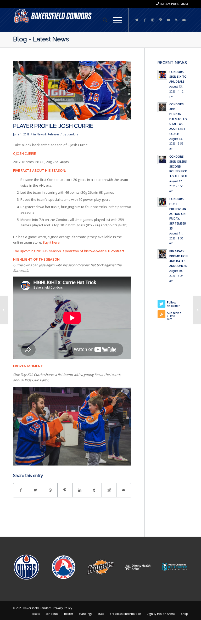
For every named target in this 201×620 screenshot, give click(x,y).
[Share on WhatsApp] (50, 490)
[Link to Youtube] (168, 20)
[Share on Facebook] (20, 490)
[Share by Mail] (123, 490)
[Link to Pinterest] (160, 20)
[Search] (102, 20)
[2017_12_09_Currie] (72, 90)
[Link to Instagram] (153, 20)
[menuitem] (102, 20)
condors (72, 134)
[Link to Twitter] (137, 20)
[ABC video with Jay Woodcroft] (4, 310)
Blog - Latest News (41, 39)
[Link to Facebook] (145, 20)
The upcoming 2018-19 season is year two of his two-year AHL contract (68, 251)
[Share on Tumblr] (94, 490)
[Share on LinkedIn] (79, 490)
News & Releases (48, 134)
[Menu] (115, 20)
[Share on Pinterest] (65, 490)
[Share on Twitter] (35, 490)
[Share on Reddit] (109, 490)
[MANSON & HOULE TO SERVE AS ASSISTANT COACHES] (197, 310)
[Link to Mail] (184, 20)
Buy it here (51, 242)
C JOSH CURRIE (24, 153)
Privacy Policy (62, 608)
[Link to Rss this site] (176, 20)
